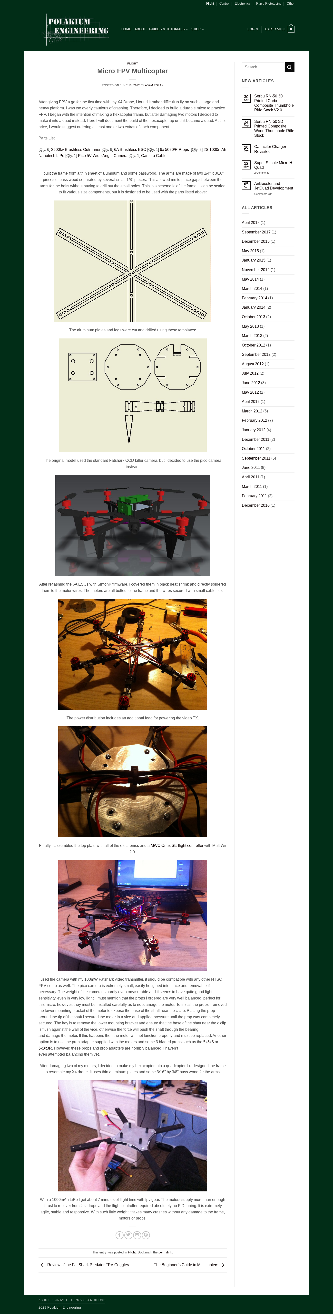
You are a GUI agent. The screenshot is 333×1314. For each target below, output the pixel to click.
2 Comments (265, 172)
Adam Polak (154, 85)
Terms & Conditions (88, 1300)
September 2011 (256, 458)
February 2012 (254, 420)
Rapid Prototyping (268, 3)
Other (290, 3)
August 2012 (253, 364)
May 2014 (250, 279)
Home (126, 29)
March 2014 (252, 288)
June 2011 (251, 467)
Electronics (243, 3)
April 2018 (251, 223)
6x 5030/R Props (175, 149)
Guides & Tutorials (167, 29)
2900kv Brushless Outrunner (75, 149)
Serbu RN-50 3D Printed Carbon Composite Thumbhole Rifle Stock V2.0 (274, 103)
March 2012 (252, 411)
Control (224, 3)
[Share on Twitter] (128, 1235)
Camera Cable (153, 156)
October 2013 (253, 317)
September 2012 (256, 354)
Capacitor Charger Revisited (270, 149)
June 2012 (251, 383)
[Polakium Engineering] (76, 29)
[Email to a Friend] (137, 1235)
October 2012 (253, 345)
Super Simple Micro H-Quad (274, 165)
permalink (165, 1252)
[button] (252, 29)
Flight (210, 3)
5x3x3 (208, 1042)
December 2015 (256, 241)
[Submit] (289, 67)
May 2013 (250, 326)
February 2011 (254, 496)
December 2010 (256, 505)
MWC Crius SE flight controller (177, 845)
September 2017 (256, 232)
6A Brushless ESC (130, 149)
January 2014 (253, 307)
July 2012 (250, 373)
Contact (59, 1300)
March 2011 (252, 486)
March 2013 (252, 336)
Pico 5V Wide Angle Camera (102, 156)
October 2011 (253, 449)
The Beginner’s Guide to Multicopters (186, 1265)
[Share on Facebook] (120, 1235)
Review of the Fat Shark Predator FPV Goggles (87, 1265)
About (140, 29)
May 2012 (250, 392)
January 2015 (253, 260)
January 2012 (253, 430)
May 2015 (250, 251)
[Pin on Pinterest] (146, 1235)
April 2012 (251, 401)
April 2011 (250, 477)
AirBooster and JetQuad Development (273, 185)
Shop (196, 29)
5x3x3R (45, 1048)
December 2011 (255, 439)
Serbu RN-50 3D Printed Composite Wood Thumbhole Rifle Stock (274, 128)
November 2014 (256, 270)
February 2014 (254, 298)
